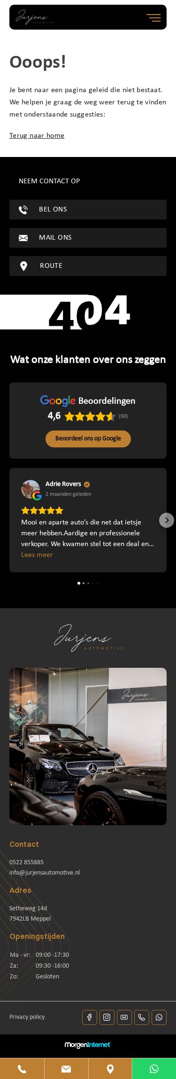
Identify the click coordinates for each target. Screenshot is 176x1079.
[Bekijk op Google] (30, 489)
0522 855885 (26, 862)
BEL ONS (52, 209)
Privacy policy (27, 1017)
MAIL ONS (54, 238)
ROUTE (50, 266)
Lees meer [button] (37, 555)
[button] (9, 520)
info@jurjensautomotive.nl (44, 872)
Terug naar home (36, 136)
